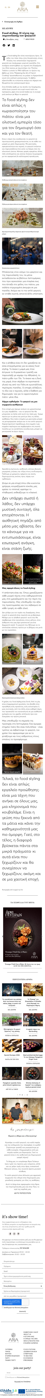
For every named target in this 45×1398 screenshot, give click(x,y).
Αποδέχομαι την (16, 1307)
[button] (4, 45)
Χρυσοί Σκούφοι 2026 (12, 1055)
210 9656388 (24, 1248)
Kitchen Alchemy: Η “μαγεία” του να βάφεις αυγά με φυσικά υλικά (33, 1085)
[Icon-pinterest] (18, 1234)
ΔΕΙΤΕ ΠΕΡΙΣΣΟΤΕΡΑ (22, 1193)
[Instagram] (14, 1234)
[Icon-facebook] (10, 1234)
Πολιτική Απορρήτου (21, 1307)
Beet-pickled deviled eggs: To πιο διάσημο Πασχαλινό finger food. (33, 1057)
